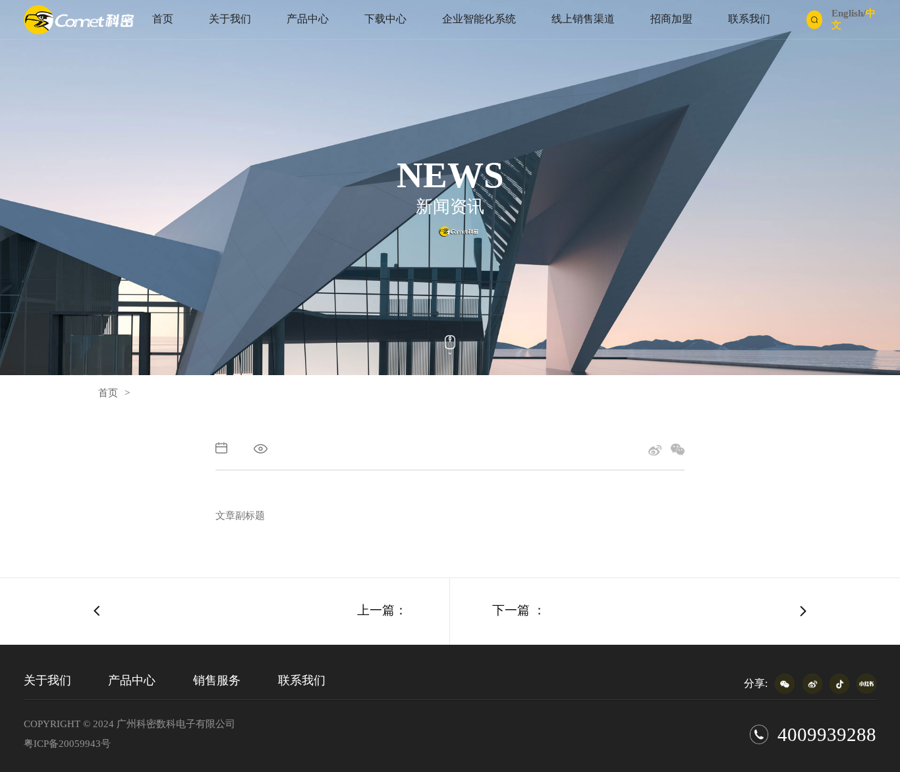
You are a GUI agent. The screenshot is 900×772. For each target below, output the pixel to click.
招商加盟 (671, 19)
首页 (162, 19)
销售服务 (216, 680)
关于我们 (230, 19)
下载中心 (385, 19)
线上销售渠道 (583, 19)
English (847, 13)
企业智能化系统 (479, 19)
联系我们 (749, 19)
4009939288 (826, 734)
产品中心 (308, 19)
